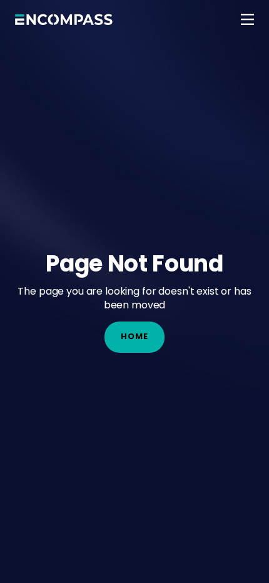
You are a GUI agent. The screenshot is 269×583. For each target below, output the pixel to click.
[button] (247, 19)
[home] (64, 19)
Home (134, 336)
